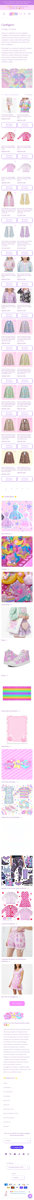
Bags (3, 640)
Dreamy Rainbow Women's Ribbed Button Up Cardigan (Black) (24, 306)
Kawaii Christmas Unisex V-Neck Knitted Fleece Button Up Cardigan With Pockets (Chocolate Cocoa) (24, 437)
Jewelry (4, 569)
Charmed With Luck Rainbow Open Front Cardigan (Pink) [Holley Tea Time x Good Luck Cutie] (8, 211)
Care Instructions (8, 1118)
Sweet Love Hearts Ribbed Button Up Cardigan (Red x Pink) (24, 147)
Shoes (3, 675)
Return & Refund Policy (10, 1113)
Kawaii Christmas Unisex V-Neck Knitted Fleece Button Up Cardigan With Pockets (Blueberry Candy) (8, 338)
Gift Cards (6, 1100)
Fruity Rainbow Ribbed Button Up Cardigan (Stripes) (9, 115)
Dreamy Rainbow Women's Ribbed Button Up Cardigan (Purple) (8, 306)
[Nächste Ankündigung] (31, 7)
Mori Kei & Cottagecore (9, 997)
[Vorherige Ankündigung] (3, 7)
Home (5, 1083)
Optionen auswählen (9, 125)
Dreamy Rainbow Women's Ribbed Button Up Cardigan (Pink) (8, 275)
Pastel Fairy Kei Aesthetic (10, 817)
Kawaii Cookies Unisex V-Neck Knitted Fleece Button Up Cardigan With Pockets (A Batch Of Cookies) (8, 469)
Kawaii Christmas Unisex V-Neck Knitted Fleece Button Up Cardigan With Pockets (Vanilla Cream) (24, 371)
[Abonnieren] (28, 1140)
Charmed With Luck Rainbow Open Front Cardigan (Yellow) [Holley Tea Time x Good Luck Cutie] (24, 211)
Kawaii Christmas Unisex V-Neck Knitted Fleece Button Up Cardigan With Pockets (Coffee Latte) (8, 437)
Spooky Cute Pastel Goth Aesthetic (14, 888)
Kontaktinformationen (23, 1196)
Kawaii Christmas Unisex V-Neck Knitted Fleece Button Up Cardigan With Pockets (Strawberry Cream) (8, 371)
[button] (4, 14)
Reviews (6, 1126)
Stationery (5, 746)
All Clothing (5, 534)
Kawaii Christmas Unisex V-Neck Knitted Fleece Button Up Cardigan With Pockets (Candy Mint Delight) (8, 404)
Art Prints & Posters (8, 782)
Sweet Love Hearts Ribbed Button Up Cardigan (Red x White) (8, 147)
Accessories (5, 604)
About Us (6, 1105)
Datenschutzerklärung (25, 1193)
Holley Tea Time (16, 1191)
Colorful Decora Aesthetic (10, 855)
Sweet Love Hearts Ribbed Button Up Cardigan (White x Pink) (8, 179)
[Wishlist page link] (21, 14)
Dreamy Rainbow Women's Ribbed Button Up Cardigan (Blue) (24, 275)
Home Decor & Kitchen (9, 711)
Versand (13, 1196)
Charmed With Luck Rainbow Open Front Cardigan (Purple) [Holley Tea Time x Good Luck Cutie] (24, 243)
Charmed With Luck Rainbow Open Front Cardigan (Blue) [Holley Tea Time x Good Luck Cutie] (8, 243)
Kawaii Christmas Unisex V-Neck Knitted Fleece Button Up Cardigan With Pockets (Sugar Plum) (24, 338)
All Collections (8, 1092)
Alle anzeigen (17, 1003)
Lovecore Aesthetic (8, 924)
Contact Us (6, 1122)
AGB (8, 1196)
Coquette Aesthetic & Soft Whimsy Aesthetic (13, 960)
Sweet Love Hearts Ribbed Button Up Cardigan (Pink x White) (24, 179)
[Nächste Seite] (28, 488)
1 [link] (6, 489)
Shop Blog (6, 1096)
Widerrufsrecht (13, 1193)
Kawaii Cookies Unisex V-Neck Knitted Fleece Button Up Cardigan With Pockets (24, 468)
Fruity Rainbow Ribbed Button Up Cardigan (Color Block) (24, 116)
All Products (7, 1087)
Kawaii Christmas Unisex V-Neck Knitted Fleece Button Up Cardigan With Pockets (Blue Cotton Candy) (24, 404)
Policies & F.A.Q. (8, 1109)
